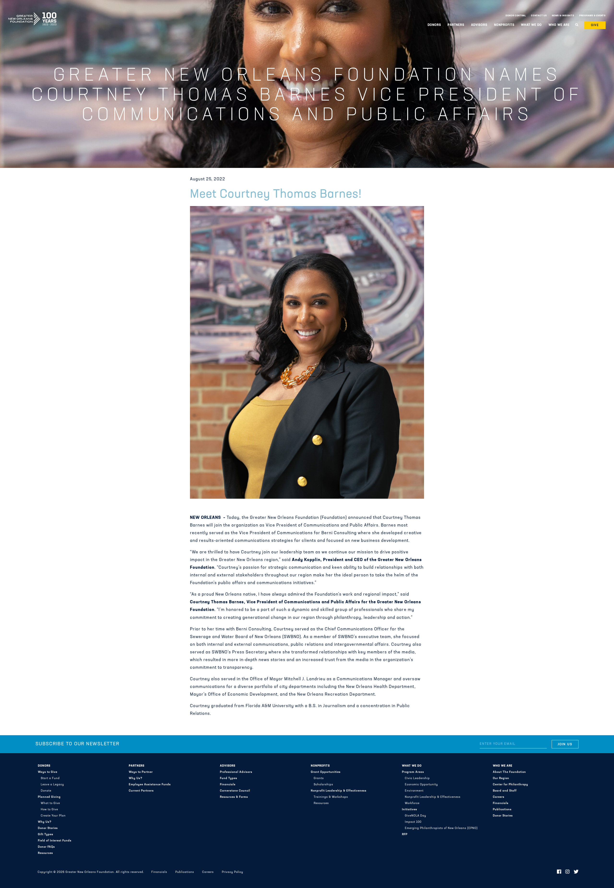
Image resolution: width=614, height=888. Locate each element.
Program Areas (413, 772)
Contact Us (539, 15)
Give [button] (595, 25)
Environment (414, 790)
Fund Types (228, 778)
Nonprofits (320, 765)
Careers (498, 797)
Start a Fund (50, 778)
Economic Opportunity (421, 784)
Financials (228, 784)
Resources (45, 853)
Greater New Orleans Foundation (32, 14)
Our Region (501, 778)
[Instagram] (567, 872)
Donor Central (516, 15)
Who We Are (502, 765)
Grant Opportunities (326, 772)
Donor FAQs (46, 847)
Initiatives (409, 809)
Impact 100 (413, 822)
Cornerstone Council (235, 790)
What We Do (412, 765)
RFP (404, 834)
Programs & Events (592, 15)
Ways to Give (47, 772)
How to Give (49, 809)
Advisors (227, 765)
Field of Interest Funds (54, 840)
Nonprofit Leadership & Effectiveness (338, 790)
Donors (44, 765)
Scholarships (323, 784)
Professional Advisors (236, 772)
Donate (46, 790)
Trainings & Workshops (331, 797)
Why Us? (45, 822)
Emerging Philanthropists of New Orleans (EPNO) (441, 828)
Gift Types (45, 834)
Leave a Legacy (52, 784)
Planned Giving (49, 797)
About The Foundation (509, 772)
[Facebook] (559, 872)
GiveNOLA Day (415, 815)
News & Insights (563, 15)
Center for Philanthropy (510, 784)
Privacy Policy (232, 872)
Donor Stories (48, 828)
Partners (136, 765)
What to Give (50, 803)
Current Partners (141, 790)
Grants (319, 778)
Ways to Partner (141, 772)
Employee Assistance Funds (150, 784)
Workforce (412, 803)
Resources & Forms (234, 797)
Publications (502, 809)
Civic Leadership (417, 778)
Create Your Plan (53, 815)
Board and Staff (505, 790)
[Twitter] (576, 872)
